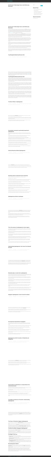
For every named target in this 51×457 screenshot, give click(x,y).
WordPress (21, 456)
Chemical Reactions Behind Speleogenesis (16, 150)
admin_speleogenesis (14, 152)
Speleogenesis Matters (16, 153)
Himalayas (15, 456)
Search (41, 5)
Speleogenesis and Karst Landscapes (15, 196)
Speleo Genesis (12, 456)
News (18, 152)
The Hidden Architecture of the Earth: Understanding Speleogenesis (17, 403)
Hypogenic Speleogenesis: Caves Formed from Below (19, 294)
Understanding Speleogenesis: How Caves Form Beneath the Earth (17, 250)
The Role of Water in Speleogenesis (15, 101)
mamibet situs (11, 32)
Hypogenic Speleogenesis (10, 153)
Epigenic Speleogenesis (28, 152)
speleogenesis (13, 153)
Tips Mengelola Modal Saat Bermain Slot (16, 54)
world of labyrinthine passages (17, 104)
